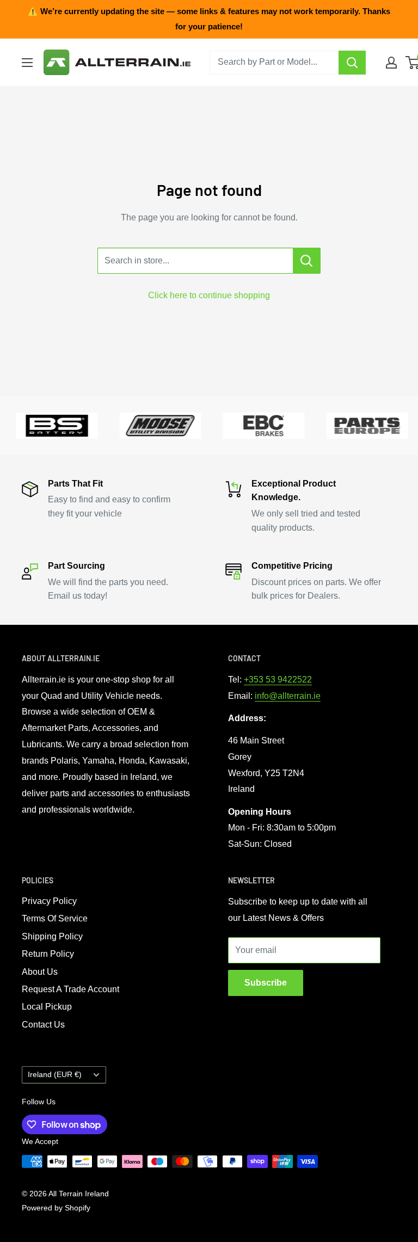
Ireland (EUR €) (55, 1075)
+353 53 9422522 (278, 679)
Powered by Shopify (56, 1207)
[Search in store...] (307, 261)
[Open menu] (27, 62)
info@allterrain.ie (288, 695)
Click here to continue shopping (209, 295)
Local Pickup (47, 1006)
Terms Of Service (55, 918)
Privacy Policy (49, 901)
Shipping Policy (52, 936)
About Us (40, 971)
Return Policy (48, 953)
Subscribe (265, 982)
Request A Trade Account (70, 989)
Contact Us (43, 1024)
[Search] (352, 63)
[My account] (391, 63)
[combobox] (274, 63)
